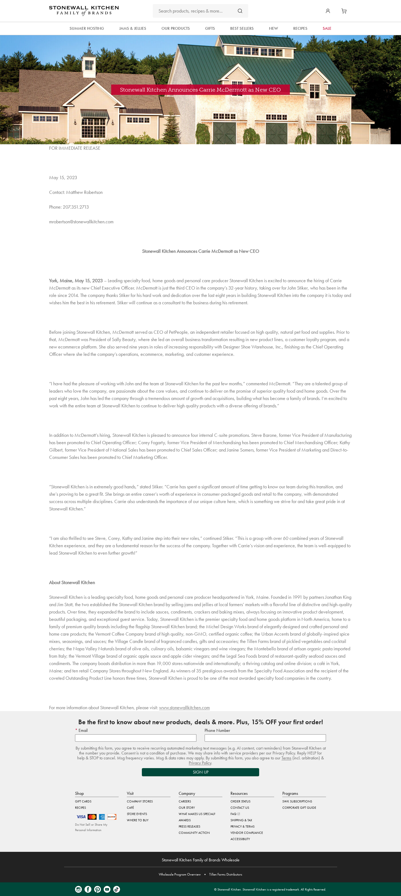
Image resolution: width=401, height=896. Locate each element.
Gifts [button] (210, 28)
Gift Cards (83, 801)
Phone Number (217, 730)
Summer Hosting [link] (87, 28)
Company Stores (140, 801)
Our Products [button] (175, 28)
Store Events (137, 814)
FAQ (234, 814)
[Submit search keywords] (240, 11)
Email (82, 730)
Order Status (240, 801)
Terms (286, 758)
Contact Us (240, 807)
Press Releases (189, 826)
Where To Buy (137, 820)
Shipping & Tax (241, 820)
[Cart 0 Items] (345, 10)
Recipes (80, 807)
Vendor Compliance (247, 833)
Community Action (194, 833)
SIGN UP (200, 772)
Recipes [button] (300, 28)
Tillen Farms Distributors (225, 874)
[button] (327, 10)
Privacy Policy (200, 763)
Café (130, 807)
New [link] (273, 28)
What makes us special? (197, 814)
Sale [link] (327, 28)
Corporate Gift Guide (299, 807)
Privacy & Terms (243, 826)
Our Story (187, 807)
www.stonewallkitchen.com (184, 707)
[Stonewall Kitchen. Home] (84, 11)
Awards (185, 820)
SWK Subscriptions (297, 801)
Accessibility (240, 839)
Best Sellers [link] (242, 28)
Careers (185, 801)
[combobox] (200, 11)
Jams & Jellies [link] (132, 28)
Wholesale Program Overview (180, 874)
